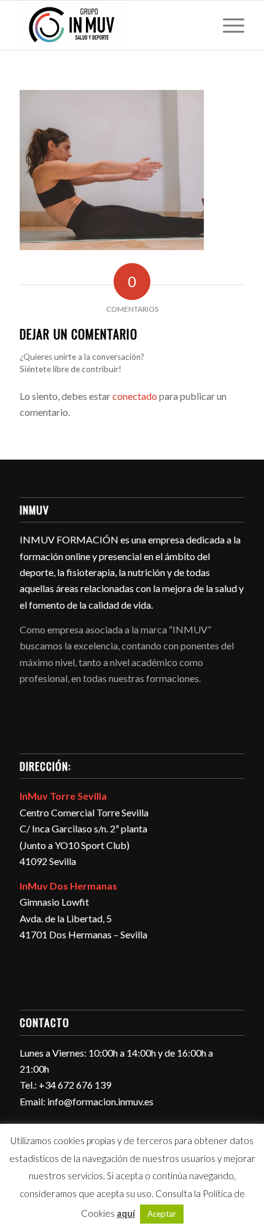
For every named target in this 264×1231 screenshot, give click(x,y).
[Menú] (227, 25)
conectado (134, 396)
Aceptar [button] (161, 1214)
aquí (126, 1213)
